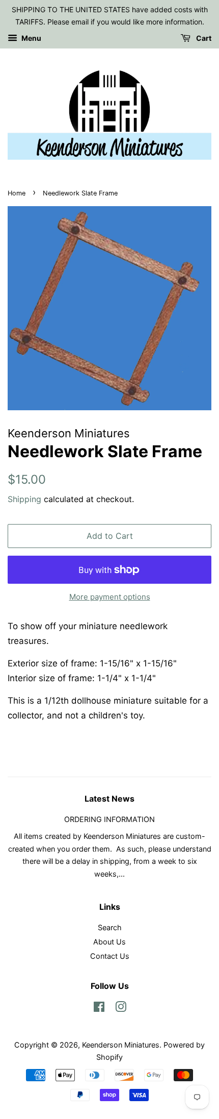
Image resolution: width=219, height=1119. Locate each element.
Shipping (24, 499)
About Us (109, 941)
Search (110, 927)
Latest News (109, 798)
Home (16, 193)
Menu (30, 38)
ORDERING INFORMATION (109, 819)
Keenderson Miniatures (120, 1044)
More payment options (109, 597)
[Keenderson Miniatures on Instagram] (120, 1008)
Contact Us (109, 956)
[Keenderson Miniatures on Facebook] (99, 1008)
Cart (203, 38)
